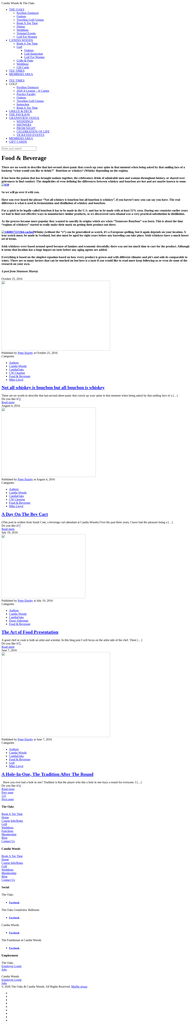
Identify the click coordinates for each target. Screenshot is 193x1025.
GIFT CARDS (18, 141)
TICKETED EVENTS (30, 135)
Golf (12, 762)
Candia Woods (18, 366)
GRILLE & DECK (20, 111)
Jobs (4, 969)
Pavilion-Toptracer (28, 87)
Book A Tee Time (27, 107)
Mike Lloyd (16, 379)
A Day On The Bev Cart (25, 514)
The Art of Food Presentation (30, 632)
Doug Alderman (18, 620)
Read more (8, 402)
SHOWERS (24, 124)
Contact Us (8, 841)
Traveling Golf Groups (30, 101)
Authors (14, 362)
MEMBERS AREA (21, 138)
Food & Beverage (19, 376)
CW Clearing (17, 372)
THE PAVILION (19, 114)
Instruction (23, 104)
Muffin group (79, 986)
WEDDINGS (25, 121)
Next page (8, 799)
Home (5, 817)
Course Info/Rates (12, 820)
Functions (7, 831)
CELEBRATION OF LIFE (33, 131)
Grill (4, 824)
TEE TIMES (17, 80)
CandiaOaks (16, 369)
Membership (9, 834)
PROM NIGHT (26, 128)
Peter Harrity (25, 352)
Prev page (7, 792)
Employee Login (11, 966)
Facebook (14, 902)
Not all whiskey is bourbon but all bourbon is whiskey (53, 387)
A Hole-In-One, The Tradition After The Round (47, 774)
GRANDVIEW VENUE (24, 118)
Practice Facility (26, 94)
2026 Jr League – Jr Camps (33, 90)
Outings (21, 97)
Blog (4, 837)
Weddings (7, 827)
